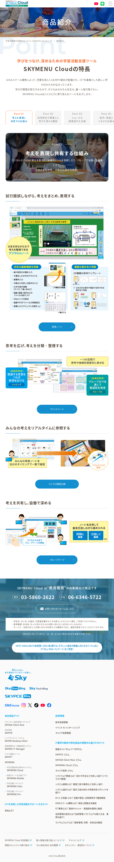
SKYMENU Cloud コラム (66, 765)
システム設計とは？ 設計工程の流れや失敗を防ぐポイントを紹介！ (81, 791)
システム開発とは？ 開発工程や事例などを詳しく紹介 (79, 784)
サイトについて (75, 840)
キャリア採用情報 (63, 732)
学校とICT (9, 810)
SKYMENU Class (15, 785)
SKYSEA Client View (17, 723)
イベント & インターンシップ (67, 727)
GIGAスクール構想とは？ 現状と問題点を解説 (75, 803)
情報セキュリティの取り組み (17, 845)
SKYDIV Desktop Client (16, 739)
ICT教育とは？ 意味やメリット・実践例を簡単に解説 (78, 808)
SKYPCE (8, 731)
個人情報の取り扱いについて (49, 840)
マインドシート (57, 409)
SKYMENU (10, 762)
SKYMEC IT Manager (18, 747)
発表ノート (57, 326)
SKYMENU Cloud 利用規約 (17, 840)
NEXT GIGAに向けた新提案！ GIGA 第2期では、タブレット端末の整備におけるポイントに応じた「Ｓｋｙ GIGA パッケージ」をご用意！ (57, 647)
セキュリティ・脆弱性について (78, 845)
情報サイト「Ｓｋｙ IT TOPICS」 (68, 749)
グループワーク (57, 559)
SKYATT (12, 755)
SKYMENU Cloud (19, 769)
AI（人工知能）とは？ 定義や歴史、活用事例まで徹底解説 (80, 797)
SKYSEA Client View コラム (68, 759)
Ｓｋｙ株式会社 (59, 856)
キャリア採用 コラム (64, 770)
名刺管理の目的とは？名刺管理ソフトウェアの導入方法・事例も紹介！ (82, 815)
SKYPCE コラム (62, 754)
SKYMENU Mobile (17, 777)
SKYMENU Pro (15, 793)
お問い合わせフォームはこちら (59, 608)
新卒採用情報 (61, 722)
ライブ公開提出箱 (57, 484)
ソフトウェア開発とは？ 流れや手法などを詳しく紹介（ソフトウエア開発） (81, 777)
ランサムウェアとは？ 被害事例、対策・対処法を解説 (78, 822)
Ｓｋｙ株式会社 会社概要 (47, 845)
